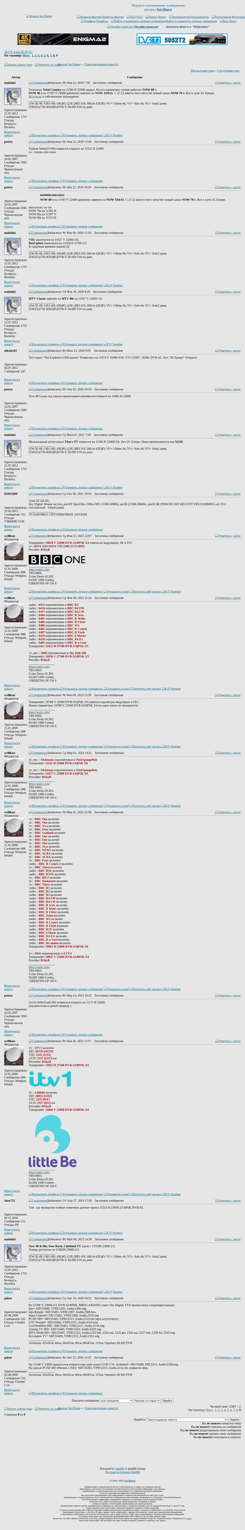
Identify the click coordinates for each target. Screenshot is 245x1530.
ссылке (188, 1518)
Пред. (26, 55)
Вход (233, 21)
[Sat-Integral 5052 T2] (182, 44)
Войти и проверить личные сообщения (191, 21)
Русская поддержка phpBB (122, 1472)
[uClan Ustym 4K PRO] (63, 44)
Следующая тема (228, 70)
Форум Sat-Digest (69, 64)
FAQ (139, 17)
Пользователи (200, 17)
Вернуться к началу (12, 133)
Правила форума (113, 17)
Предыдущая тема (202, 70)
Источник (35, 96)
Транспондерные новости (101, 64)
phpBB (119, 1468)
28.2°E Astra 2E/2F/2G (18, 52)
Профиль (102, 21)
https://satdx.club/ (39, 569)
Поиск (162, 17)
